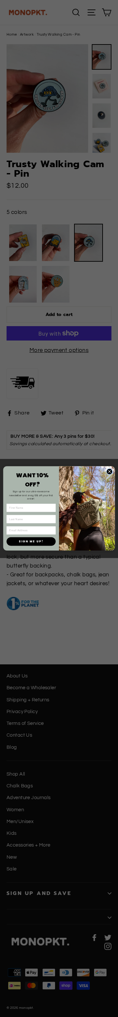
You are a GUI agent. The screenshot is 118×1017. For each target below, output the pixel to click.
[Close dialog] (109, 471)
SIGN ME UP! (31, 541)
